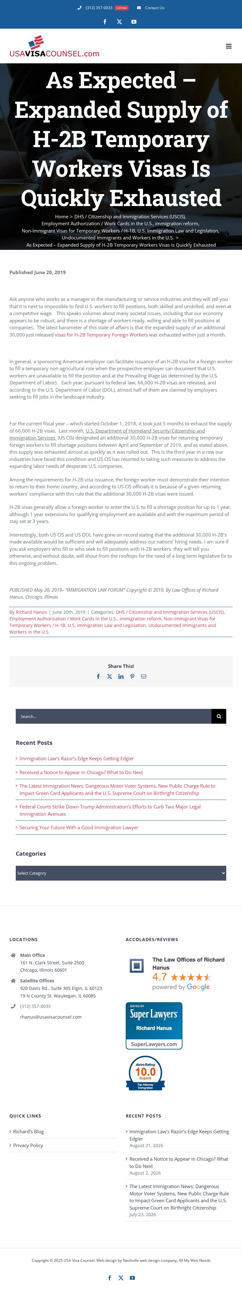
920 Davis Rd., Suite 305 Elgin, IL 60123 (61, 988)
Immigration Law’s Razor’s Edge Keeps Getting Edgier (77, 758)
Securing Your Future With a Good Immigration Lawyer (79, 827)
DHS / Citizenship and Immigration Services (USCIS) (170, 612)
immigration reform (140, 619)
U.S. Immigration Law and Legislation (107, 625)
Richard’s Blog (28, 1131)
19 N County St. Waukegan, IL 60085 (58, 996)
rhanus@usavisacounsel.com (51, 1017)
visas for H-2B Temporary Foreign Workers (101, 334)
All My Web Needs (194, 1260)
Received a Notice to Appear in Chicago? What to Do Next (81, 772)
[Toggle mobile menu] (229, 46)
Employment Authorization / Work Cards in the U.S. (63, 619)
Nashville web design (141, 1260)
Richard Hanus (31, 612)
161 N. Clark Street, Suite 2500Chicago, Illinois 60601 (52, 966)
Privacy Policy (28, 1145)
